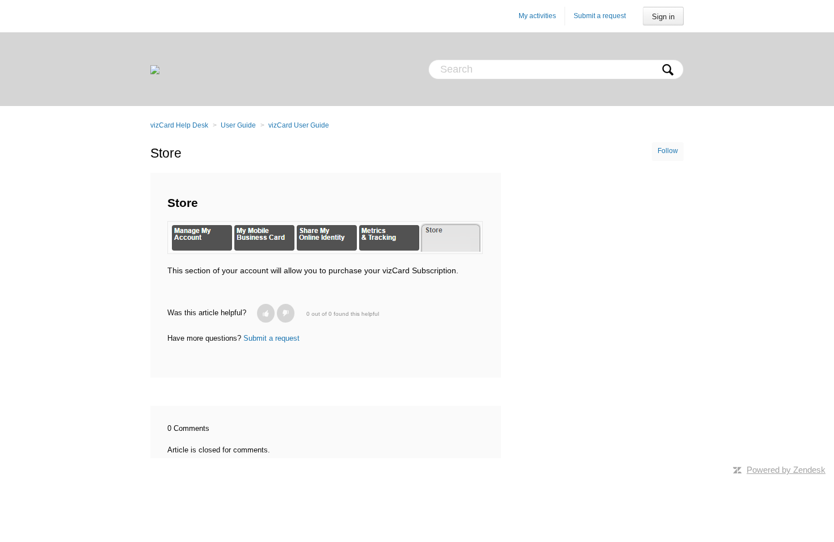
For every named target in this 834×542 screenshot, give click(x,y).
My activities (537, 16)
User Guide (238, 125)
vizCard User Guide (298, 125)
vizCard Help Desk (179, 125)
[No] (285, 313)
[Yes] (266, 313)
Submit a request (600, 16)
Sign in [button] (663, 16)
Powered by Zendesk (786, 470)
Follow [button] (668, 151)
